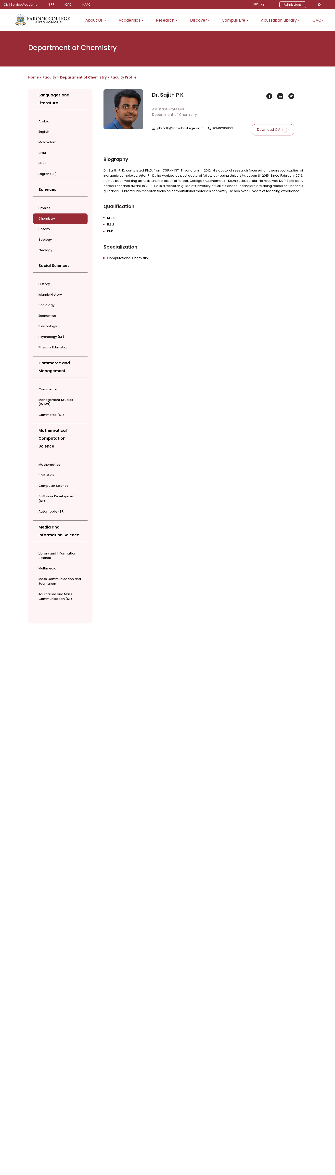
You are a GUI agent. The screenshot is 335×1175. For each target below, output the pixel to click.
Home (33, 77)
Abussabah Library (279, 20)
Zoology (45, 240)
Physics (44, 208)
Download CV (269, 129)
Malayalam (47, 142)
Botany (44, 229)
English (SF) (48, 174)
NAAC (86, 4)
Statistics (46, 475)
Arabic (44, 121)
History (44, 284)
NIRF (51, 4)
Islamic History (50, 294)
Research (165, 20)
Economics (47, 316)
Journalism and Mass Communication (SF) (55, 596)
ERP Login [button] (260, 4)
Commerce (48, 389)
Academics (130, 20)
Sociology (46, 305)
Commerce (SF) (51, 415)
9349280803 (223, 128)
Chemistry (47, 218)
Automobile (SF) (52, 511)
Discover (198, 20)
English (44, 132)
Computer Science (53, 486)
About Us (94, 20)
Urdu (42, 153)
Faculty (49, 77)
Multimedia (47, 568)
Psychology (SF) (51, 337)
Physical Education (53, 347)
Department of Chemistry (83, 77)
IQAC (68, 4)
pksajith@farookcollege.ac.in (180, 128)
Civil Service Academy (20, 4)
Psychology (48, 326)
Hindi (42, 163)
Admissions (293, 4)
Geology (45, 250)
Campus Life (234, 20)
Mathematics (49, 464)
